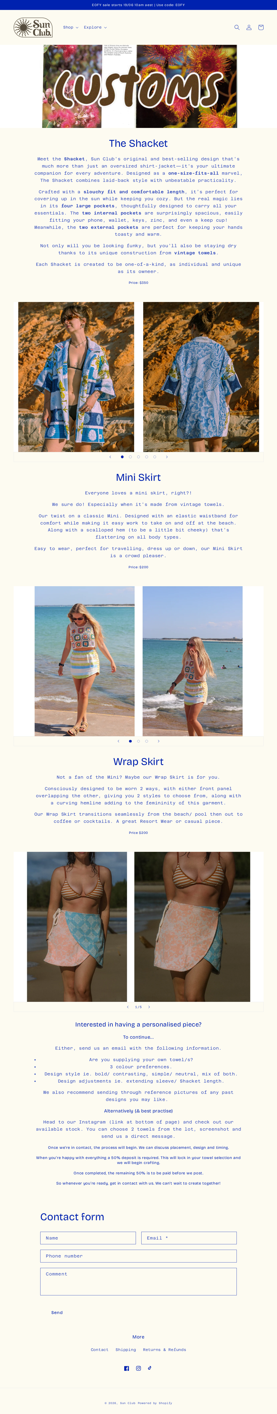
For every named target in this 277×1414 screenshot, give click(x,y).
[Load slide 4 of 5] (147, 457)
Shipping (126, 1350)
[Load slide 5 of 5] (155, 457)
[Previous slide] (110, 457)
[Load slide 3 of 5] (138, 457)
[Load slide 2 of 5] (130, 457)
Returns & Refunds (164, 1350)
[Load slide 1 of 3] (130, 741)
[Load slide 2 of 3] (138, 741)
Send (57, 1312)
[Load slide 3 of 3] (147, 741)
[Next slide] (167, 457)
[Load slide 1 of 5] (122, 457)
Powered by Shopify (155, 1403)
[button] (70, 27)
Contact (100, 1350)
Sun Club (127, 1403)
